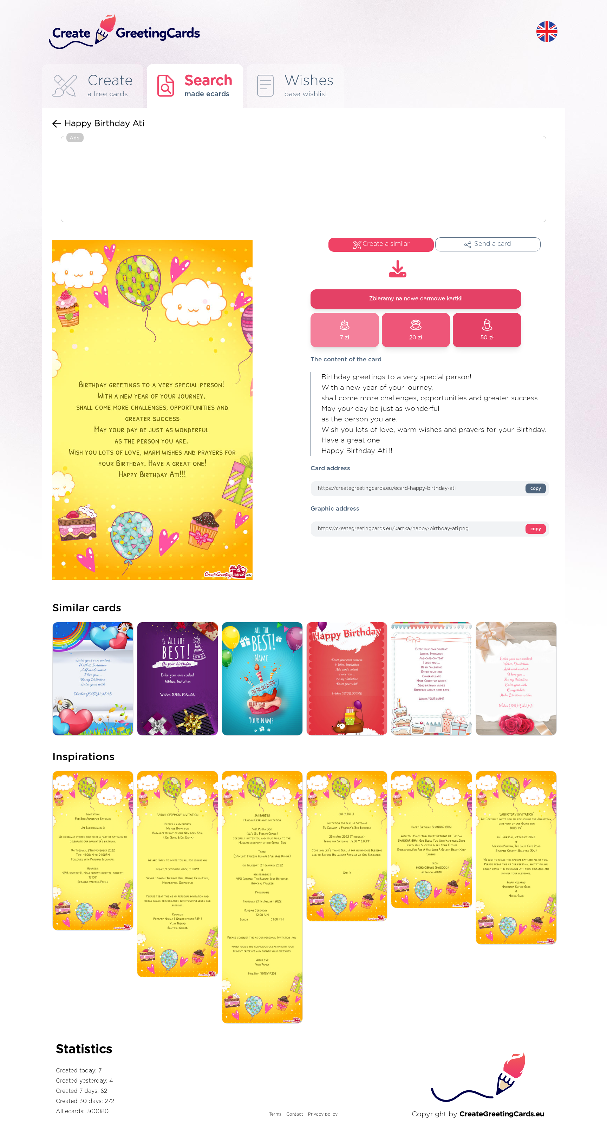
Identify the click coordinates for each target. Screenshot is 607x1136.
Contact (294, 1114)
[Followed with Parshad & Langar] (94, 851)
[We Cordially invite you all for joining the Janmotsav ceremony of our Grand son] (518, 858)
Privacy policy (323, 1114)
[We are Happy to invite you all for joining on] (179, 874)
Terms (275, 1114)
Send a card (492, 244)
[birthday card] (518, 679)
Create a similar (386, 244)
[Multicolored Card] (94, 679)
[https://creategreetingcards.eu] (287, 32)
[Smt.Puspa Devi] (264, 898)
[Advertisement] (303, 180)
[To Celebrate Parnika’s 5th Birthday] (348, 846)
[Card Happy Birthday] (348, 679)
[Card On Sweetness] (433, 679)
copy (535, 488)
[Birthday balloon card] (264, 679)
